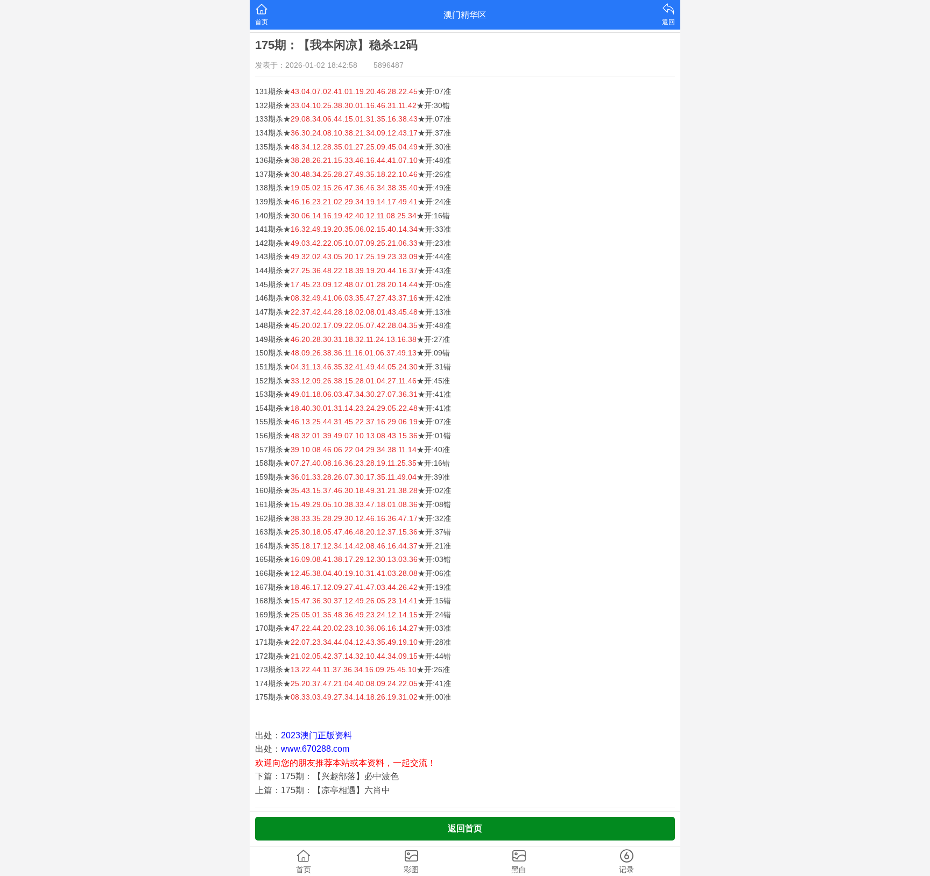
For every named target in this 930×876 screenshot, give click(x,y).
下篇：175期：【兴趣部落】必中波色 (327, 776)
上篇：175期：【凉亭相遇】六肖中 (322, 790)
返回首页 (465, 828)
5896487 (389, 65)
